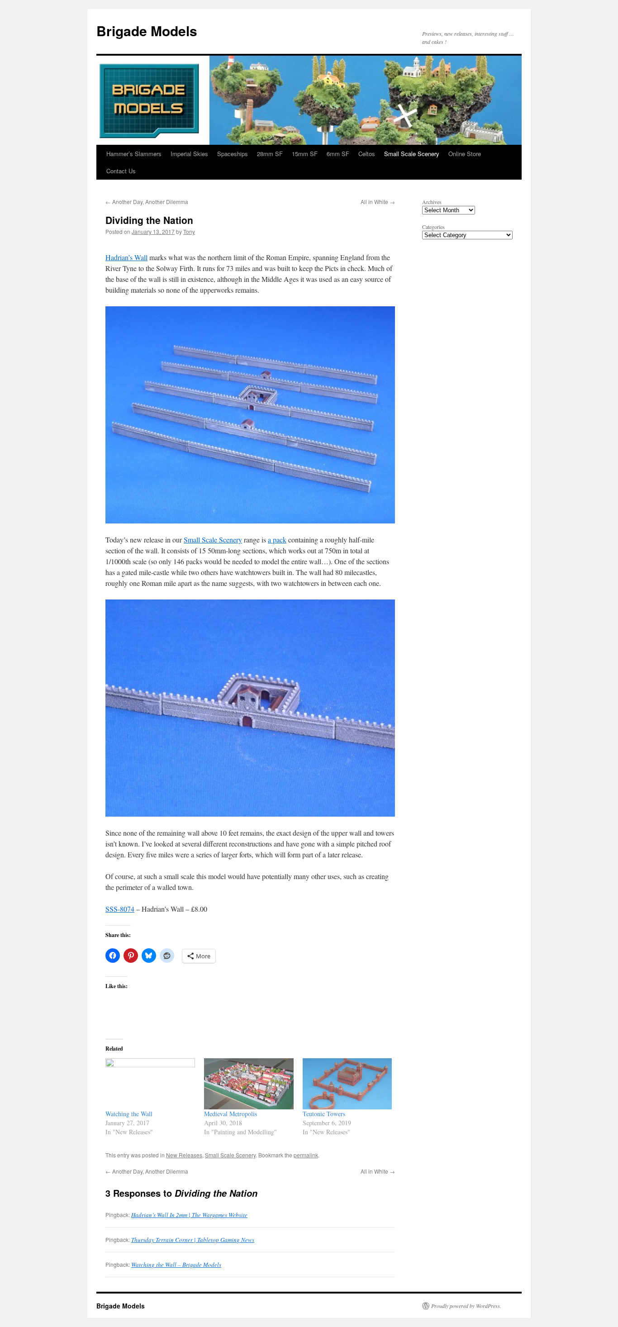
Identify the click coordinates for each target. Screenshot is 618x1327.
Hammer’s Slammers (134, 153)
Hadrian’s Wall (126, 257)
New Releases (184, 1155)
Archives (432, 201)
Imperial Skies (189, 153)
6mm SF (338, 153)
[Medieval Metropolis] (249, 1083)
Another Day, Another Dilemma (146, 201)
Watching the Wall (128, 1113)
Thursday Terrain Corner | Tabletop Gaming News (192, 1240)
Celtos (366, 153)
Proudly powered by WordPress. (466, 1305)
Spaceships (232, 153)
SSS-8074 (119, 908)
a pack (277, 539)
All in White (378, 201)
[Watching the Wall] (150, 1083)
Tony (189, 231)
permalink (306, 1155)
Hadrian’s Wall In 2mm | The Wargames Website (189, 1215)
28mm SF (270, 153)
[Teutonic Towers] (347, 1083)
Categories (433, 226)
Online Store (464, 153)
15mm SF (305, 153)
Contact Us (121, 170)
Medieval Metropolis (230, 1113)
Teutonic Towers (324, 1113)
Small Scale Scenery (411, 153)
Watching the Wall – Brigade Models (176, 1264)
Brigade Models (146, 30)
